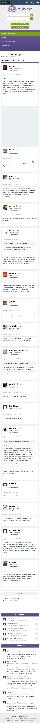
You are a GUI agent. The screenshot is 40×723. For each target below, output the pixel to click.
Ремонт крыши (11, 661)
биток (6, 57)
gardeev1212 (14, 625)
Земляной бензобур (13, 702)
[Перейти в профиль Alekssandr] (4, 692)
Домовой (13, 383)
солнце (12, 273)
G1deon (12, 428)
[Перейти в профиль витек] (5, 231)
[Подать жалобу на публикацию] (20, 75)
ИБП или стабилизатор (14, 638)
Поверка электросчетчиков (15, 628)
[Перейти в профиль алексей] (5, 207)
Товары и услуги (6, 45)
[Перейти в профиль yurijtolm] (5, 327)
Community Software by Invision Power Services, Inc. (20, 720)
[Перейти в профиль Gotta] (4, 677)
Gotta (13, 678)
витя (11, 149)
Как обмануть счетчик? (14, 633)
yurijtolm (13, 325)
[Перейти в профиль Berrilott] (4, 702)
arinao (12, 505)
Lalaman (13, 562)
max (11, 175)
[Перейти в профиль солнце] (5, 274)
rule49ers (13, 620)
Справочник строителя (8, 41)
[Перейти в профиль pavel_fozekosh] (4, 662)
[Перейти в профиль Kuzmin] (5, 485)
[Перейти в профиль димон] (5, 303)
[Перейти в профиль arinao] (5, 507)
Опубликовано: (11, 75)
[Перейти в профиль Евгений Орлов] (5, 351)
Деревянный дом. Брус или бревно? (17, 677)
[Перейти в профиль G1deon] (5, 429)
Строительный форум (8, 33)
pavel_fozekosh (15, 663)
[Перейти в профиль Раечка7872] (5, 531)
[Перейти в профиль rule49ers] (4, 619)
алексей (13, 206)
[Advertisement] (20, 127)
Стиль (14, 716)
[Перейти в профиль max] (5, 177)
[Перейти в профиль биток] (5, 67)
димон (12, 301)
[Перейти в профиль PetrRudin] (4, 629)
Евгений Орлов (16, 350)
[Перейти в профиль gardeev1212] (4, 624)
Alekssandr (14, 694)
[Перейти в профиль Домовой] (5, 385)
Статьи (3, 37)
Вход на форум (20, 23)
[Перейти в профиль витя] (5, 151)
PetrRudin (13, 630)
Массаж (9, 692)
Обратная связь (23, 716)
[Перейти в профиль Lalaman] (5, 563)
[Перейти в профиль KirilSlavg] (5, 407)
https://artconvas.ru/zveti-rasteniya (20, 548)
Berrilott (13, 704)
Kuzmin (12, 483)
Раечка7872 (14, 530)
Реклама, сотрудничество (9, 49)
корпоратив (10, 619)
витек (12, 230)
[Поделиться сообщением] (35, 75)
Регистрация (20, 27)
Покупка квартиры (12, 623)
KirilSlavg (13, 406)
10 (20, 273)
